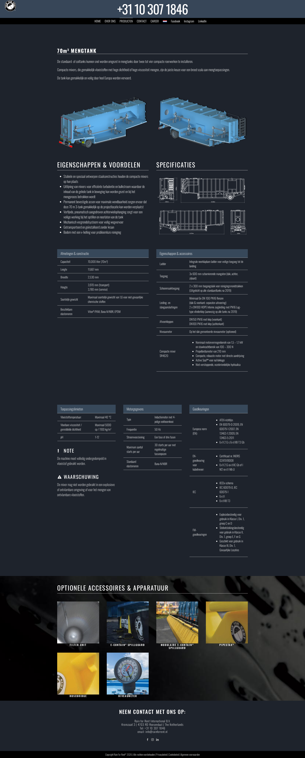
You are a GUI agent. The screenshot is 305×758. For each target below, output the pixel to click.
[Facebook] (147, 739)
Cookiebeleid (174, 754)
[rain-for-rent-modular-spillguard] (177, 603)
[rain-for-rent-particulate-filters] (78, 603)
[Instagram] (152, 739)
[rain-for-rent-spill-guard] (128, 603)
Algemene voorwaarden (190, 754)
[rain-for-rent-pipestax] (227, 603)
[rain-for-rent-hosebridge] (78, 654)
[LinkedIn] (157, 739)
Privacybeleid (161, 754)
